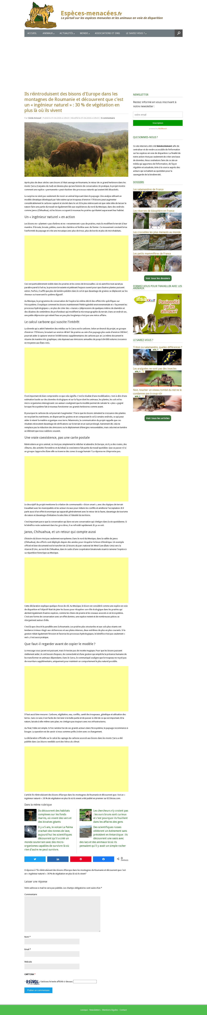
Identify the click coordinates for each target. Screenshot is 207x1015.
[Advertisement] (103, 61)
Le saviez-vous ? (135, 33)
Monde (84, 33)
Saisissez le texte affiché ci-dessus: (57, 981)
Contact (123, 1010)
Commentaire (30, 894)
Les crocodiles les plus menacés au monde (157, 232)
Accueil (32, 33)
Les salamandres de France (148, 189)
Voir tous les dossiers (158, 278)
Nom (26, 937)
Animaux (48, 33)
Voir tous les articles (157, 418)
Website (28, 962)
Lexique (84, 1010)
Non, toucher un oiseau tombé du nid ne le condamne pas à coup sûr (157, 391)
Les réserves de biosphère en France (153, 210)
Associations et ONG (107, 33)
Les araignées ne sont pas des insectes (154, 368)
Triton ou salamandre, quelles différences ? (157, 347)
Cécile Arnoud (34, 118)
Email (26, 949)
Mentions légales (110, 1010)
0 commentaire (108, 118)
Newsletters (94, 1010)
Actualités (66, 33)
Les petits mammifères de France (152, 253)
